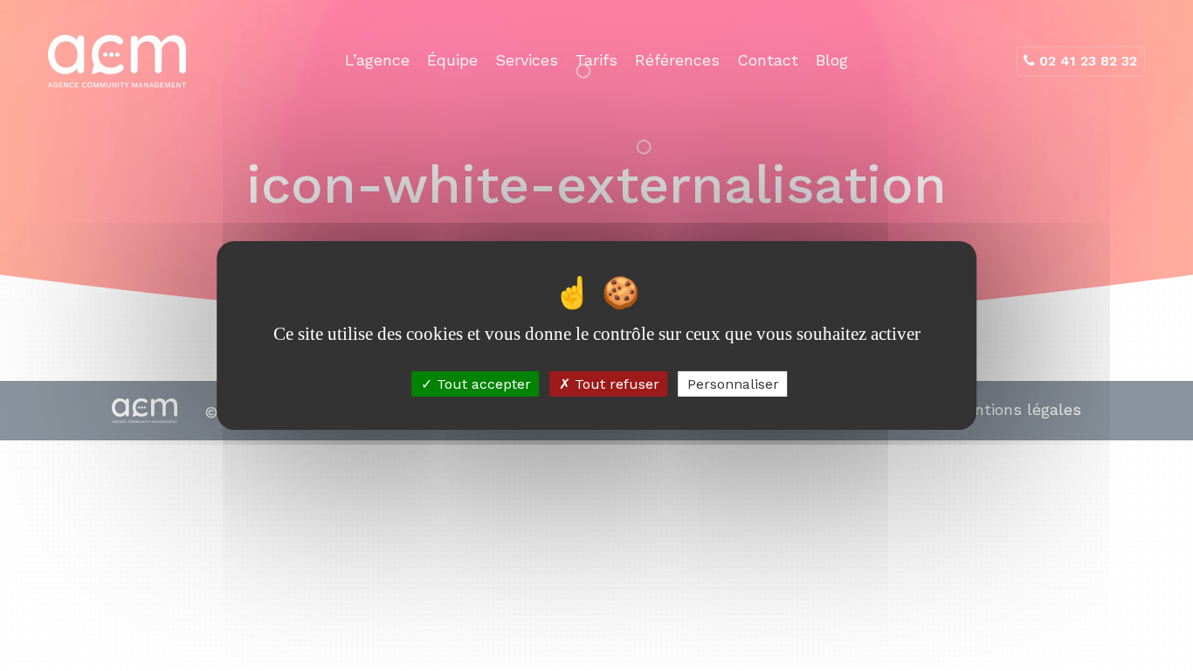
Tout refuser (614, 384)
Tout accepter (481, 384)
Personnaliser (733, 384)
